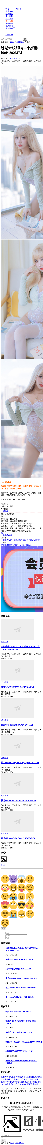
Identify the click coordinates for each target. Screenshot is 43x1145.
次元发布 (9, 11)
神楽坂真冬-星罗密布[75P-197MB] (19, 1051)
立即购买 (4, 511)
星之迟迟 (24, 1082)
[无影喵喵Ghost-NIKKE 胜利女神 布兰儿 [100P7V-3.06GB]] (17, 639)
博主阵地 (9, 19)
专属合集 (9, 14)
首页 (7, 9)
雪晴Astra (25, 1079)
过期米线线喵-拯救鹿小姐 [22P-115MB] (16, 545)
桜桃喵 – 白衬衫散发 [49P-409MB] (19, 1032)
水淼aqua (16, 1082)
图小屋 (18, 9)
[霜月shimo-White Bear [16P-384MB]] (17, 831)
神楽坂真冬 (11, 1077)
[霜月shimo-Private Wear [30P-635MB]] (17, 793)
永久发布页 (10, 28)
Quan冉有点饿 (6, 1084)
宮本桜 (35, 1084)
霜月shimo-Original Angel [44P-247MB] (20, 762)
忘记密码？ (19, 1143)
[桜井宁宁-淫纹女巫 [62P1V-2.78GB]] (17, 680)
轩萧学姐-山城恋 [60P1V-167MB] (17, 725)
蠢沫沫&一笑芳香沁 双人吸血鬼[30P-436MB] (24, 1042)
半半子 (30, 1082)
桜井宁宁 (10, 1079)
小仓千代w (16, 1084)
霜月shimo (18, 1079)
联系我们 (9, 26)
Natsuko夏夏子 (27, 1084)
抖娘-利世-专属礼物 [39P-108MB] (19, 1012)
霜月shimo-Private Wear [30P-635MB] (19, 800)
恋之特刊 (9, 16)
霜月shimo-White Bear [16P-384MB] (18, 838)
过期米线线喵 (6, 535)
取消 (3, 865)
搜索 (25, 39)
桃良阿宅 (37, 1082)
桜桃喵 (18, 1077)
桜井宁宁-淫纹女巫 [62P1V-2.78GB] (18, 687)
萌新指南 (9, 23)
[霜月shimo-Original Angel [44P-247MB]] (17, 756)
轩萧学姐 (33, 1079)
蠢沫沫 (3, 1077)
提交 (3, 929)
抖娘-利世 (36, 1077)
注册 (12, 1143)
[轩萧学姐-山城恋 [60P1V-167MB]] (17, 718)
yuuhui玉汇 (9, 1082)
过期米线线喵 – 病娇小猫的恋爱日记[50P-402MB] (20, 540)
